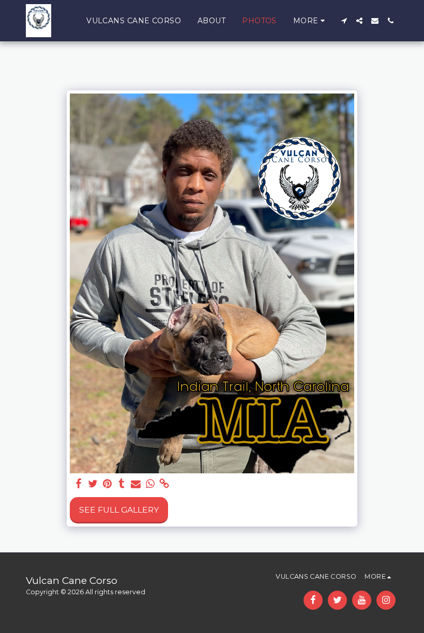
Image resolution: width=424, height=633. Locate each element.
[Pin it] (107, 483)
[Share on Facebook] (78, 483)
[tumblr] (121, 483)
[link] (164, 483)
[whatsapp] (150, 483)
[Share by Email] (136, 483)
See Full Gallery (119, 510)
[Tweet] (93, 483)
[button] (344, 20)
